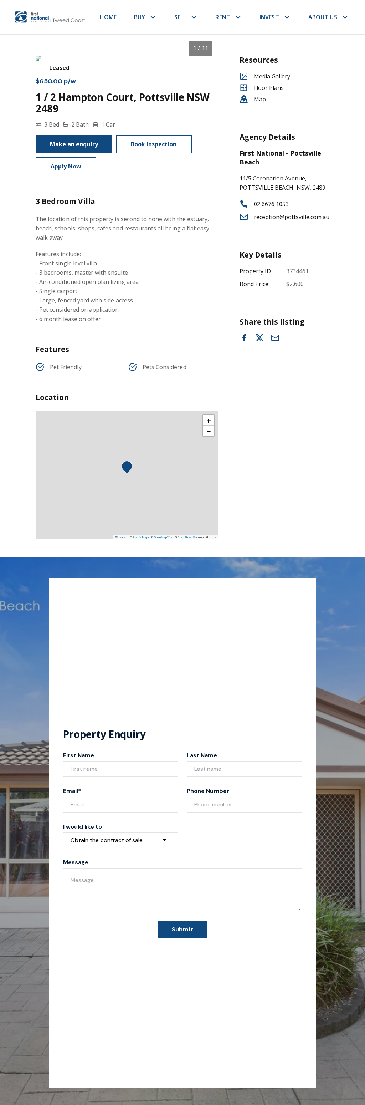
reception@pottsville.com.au (291, 217)
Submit (182, 929)
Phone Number (208, 791)
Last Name (202, 755)
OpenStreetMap (188, 537)
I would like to (82, 826)
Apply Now (66, 166)
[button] (129, 468)
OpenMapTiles (164, 537)
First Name (78, 755)
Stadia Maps (141, 537)
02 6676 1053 (271, 204)
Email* (72, 791)
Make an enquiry (74, 144)
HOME (108, 17)
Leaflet (122, 537)
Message (75, 862)
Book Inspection (154, 144)
